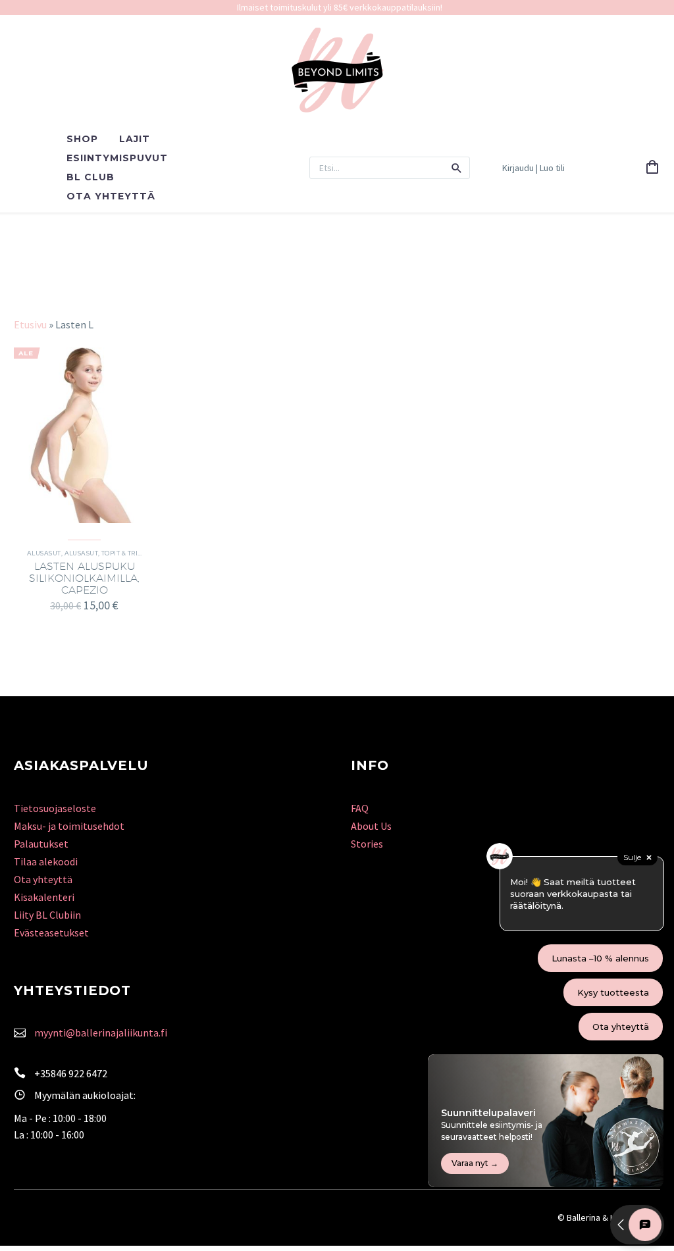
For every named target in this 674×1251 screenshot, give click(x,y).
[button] (456, 168)
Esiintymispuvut (117, 158)
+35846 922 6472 (70, 1073)
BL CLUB (90, 177)
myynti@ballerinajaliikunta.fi (100, 1032)
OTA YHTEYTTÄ (110, 196)
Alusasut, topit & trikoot (110, 553)
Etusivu (30, 324)
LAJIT (134, 139)
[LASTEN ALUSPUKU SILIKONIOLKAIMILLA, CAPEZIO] (84, 435)
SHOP (82, 139)
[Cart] (652, 168)
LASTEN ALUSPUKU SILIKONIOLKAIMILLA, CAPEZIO (84, 578)
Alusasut (44, 553)
